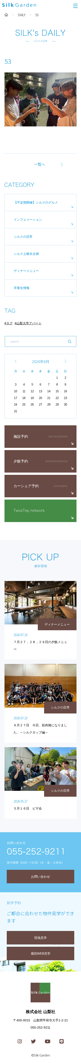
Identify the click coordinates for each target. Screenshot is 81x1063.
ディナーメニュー (26, 271)
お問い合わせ (40, 876)
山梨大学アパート (29, 323)
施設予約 (21, 436)
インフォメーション (28, 219)
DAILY (21, 15)
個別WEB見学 (40, 953)
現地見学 (40, 938)
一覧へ (39, 164)
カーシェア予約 (26, 486)
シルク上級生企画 (26, 254)
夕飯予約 (21, 461)
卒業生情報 (21, 288)
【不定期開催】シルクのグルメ (36, 202)
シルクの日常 (23, 236)
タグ (9, 323)
